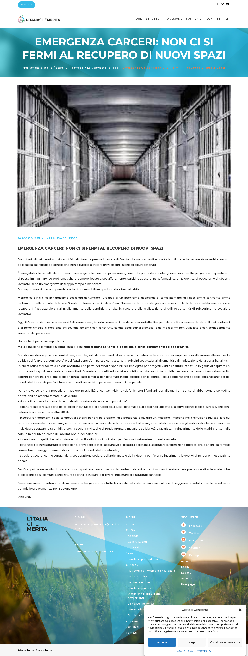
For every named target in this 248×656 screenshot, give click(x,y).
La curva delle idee (103, 67)
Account (187, 561)
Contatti (133, 547)
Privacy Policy (203, 650)
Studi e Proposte (69, 67)
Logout (186, 572)
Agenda (133, 535)
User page (188, 584)
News (129, 553)
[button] (240, 610)
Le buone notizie (139, 582)
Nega (192, 642)
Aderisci (26, 4)
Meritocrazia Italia (38, 67)
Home (130, 524)
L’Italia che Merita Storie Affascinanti (144, 596)
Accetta (162, 642)
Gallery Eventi (137, 541)
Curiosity (132, 564)
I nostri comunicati (140, 588)
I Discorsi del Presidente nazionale (151, 570)
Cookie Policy (185, 650)
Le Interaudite (137, 576)
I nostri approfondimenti (144, 559)
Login (185, 566)
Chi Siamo (133, 530)
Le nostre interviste (141, 603)
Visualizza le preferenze (225, 642)
